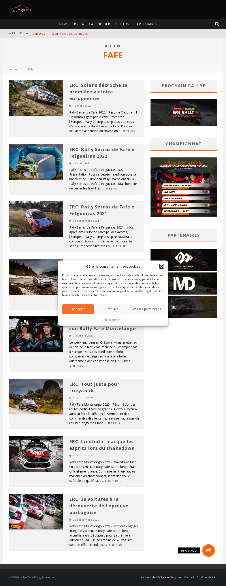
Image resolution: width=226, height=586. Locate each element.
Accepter (78, 309)
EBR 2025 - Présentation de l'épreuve (60, 33)
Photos (122, 24)
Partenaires (145, 24)
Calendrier (99, 24)
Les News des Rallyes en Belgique (160, 577)
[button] (161, 266)
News (64, 24)
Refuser (112, 309)
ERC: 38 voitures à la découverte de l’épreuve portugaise (98, 505)
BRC (77, 24)
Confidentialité (111, 319)
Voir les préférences (147, 309)
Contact (189, 577)
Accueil (13, 69)
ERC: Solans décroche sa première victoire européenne (98, 91)
